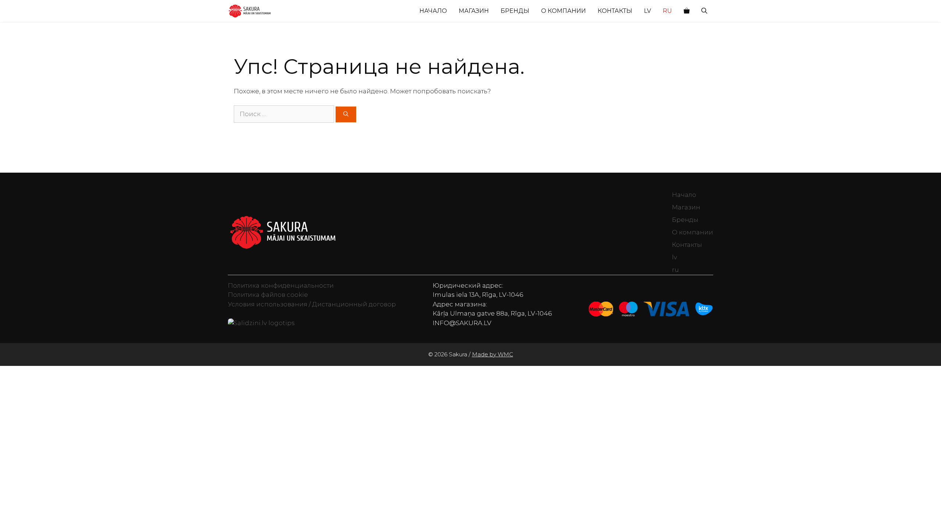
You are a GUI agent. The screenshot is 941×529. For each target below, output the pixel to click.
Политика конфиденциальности (281, 285)
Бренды (515, 10)
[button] (704, 11)
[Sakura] (250, 11)
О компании (563, 10)
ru (667, 10)
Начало (433, 10)
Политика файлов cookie (268, 294)
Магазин (474, 10)
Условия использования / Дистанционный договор (312, 304)
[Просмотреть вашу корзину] (686, 11)
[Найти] (346, 114)
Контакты (615, 10)
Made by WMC (492, 354)
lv (647, 10)
